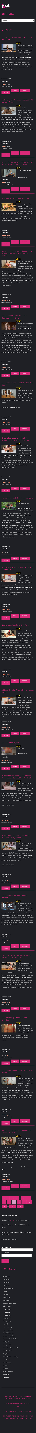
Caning (5, 1291)
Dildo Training (7, 1306)
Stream (15, 90)
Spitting (5, 1368)
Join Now (8, 13)
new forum (13, 1220)
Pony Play (5, 1353)
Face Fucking (6, 1309)
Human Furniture (8, 1330)
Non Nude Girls (7, 1351)
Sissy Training (7, 1362)
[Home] (6, 6)
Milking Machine (7, 1342)
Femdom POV (7, 1318)
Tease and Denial (8, 1371)
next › (12, 1206)
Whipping (6, 1377)
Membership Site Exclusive (10, 1339)
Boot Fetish (6, 1282)
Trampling (6, 1374)
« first (5, 1198)
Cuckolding (6, 1300)
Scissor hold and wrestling (10, 1356)
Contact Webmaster (13, 1396)
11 (4, 1206)
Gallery (6, 92)
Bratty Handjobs (7, 1288)
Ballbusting (6, 1279)
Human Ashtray (7, 1327)
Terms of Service (24, 1411)
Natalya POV (6, 1345)
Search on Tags (6, 1247)
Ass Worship (6, 1276)
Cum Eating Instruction (9, 1303)
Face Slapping (7, 1315)
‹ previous (14, 1198)
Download (25, 90)
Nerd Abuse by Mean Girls (10, 1348)
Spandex (5, 1365)
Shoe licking (6, 1359)
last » (20, 1206)
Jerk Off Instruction (8, 1333)
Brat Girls (5, 1285)
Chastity (5, 1294)
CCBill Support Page (22, 1399)
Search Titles (6, 1253)
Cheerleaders (7, 1297)
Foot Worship (7, 1321)
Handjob (5, 1324)
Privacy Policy (10, 1411)
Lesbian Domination (9, 1336)
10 (29, 1202)
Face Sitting (6, 1312)
